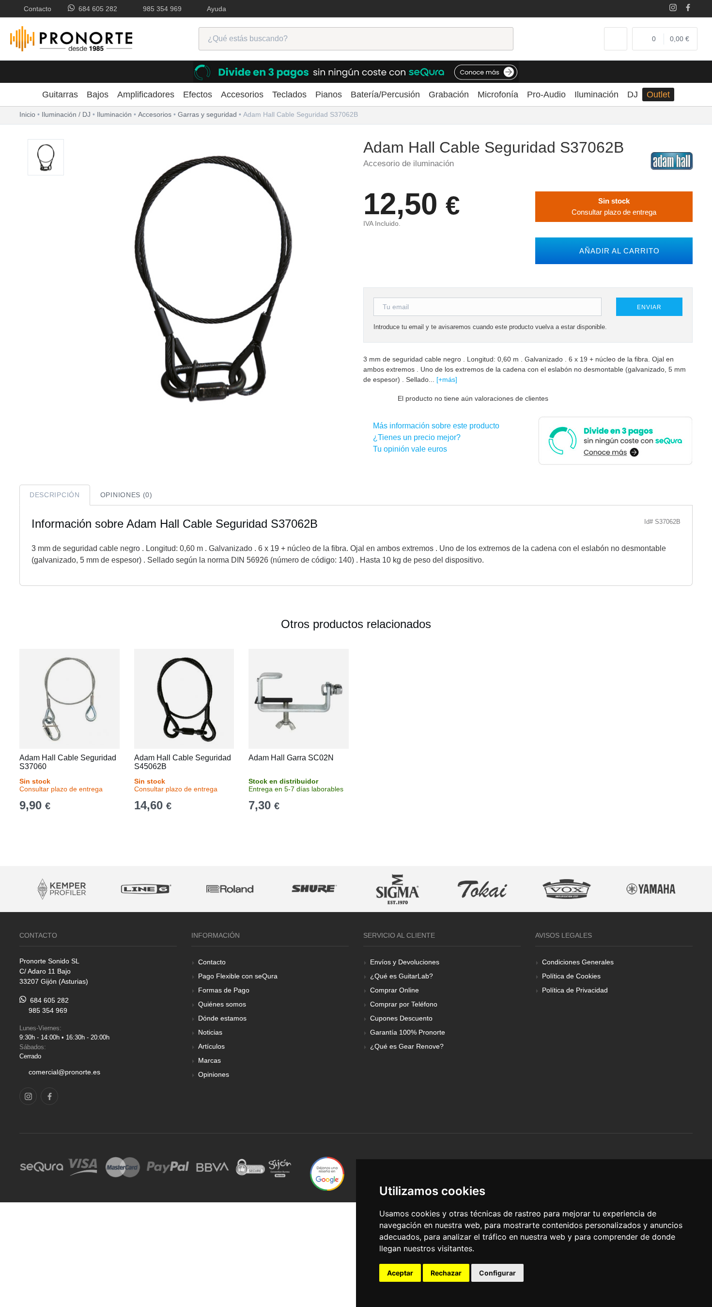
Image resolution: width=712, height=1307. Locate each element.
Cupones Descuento (401, 1018)
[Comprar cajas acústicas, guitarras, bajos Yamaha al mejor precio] (651, 889)
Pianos (328, 94)
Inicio (27, 114)
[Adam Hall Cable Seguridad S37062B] (46, 158)
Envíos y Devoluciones (404, 962)
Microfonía (498, 94)
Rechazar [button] (446, 1273)
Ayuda (214, 9)
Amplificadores (145, 94)
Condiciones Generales (578, 962)
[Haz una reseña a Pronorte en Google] (327, 1173)
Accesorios (242, 94)
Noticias (210, 1032)
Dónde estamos (222, 1018)
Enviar (649, 307)
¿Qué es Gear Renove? (407, 1046)
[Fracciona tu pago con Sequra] (615, 440)
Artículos (211, 1046)
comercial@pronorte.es (64, 1072)
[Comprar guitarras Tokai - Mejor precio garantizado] (482, 889)
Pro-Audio (546, 94)
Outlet (658, 94)
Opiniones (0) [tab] (126, 495)
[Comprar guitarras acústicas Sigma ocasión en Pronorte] (398, 889)
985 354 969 (160, 9)
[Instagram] (673, 8)
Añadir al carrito (617, 251)
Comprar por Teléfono (403, 1004)
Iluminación (596, 94)
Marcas (209, 1060)
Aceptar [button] (400, 1273)
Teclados (289, 94)
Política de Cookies (571, 976)
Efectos (197, 94)
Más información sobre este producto (434, 426)
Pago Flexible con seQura (238, 976)
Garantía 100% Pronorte (407, 1032)
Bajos (97, 94)
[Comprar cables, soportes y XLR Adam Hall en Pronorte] (672, 160)
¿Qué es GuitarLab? (401, 976)
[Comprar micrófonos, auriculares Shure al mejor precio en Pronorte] (314, 889)
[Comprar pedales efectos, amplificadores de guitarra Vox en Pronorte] (567, 889)
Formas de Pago (223, 990)
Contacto (35, 9)
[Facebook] (688, 8)
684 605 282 (96, 9)
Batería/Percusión (385, 94)
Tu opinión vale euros (408, 449)
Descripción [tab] (55, 495)
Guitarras (60, 94)
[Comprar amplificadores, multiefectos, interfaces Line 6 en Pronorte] (146, 889)
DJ (632, 94)
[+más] (446, 379)
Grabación (449, 94)
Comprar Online (394, 990)
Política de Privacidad (575, 990)
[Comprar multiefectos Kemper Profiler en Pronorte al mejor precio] (62, 889)
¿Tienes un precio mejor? (415, 437)
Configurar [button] (497, 1273)
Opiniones (213, 1074)
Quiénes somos (222, 1004)
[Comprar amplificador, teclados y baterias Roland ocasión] (230, 889)
